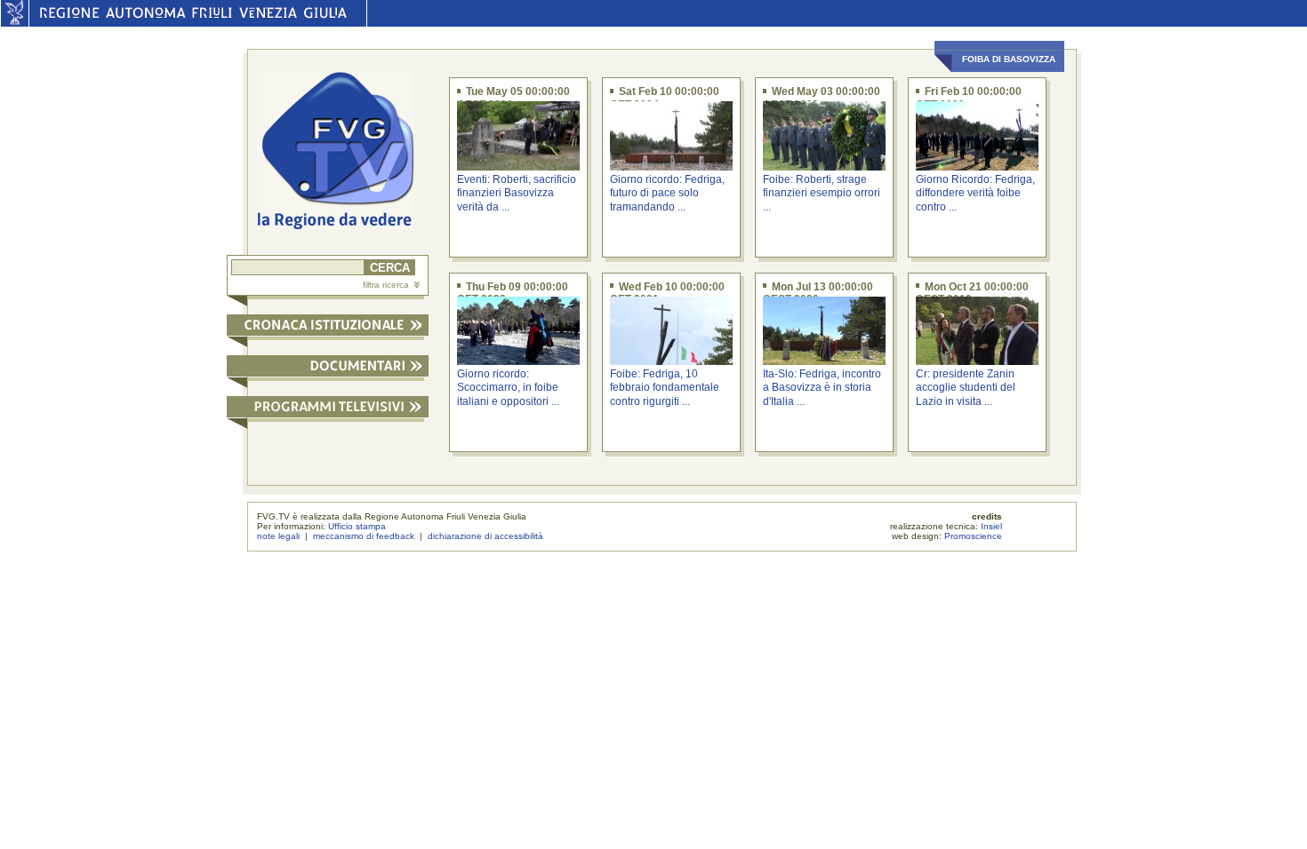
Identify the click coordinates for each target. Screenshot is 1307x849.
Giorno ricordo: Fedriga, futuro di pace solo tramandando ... (667, 193)
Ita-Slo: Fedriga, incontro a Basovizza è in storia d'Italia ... (822, 388)
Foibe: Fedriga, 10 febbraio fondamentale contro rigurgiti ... (664, 388)
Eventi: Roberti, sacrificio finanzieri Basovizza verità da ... (516, 193)
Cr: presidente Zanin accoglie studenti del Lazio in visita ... (965, 388)
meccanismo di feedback (363, 536)
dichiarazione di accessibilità (485, 536)
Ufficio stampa (357, 526)
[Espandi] (328, 328)
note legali (278, 536)
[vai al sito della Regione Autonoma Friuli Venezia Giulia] (14, 22)
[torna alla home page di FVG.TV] (343, 152)
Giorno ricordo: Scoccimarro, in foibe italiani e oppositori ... (508, 388)
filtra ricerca (386, 285)
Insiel (991, 526)
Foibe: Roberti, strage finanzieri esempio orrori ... (821, 193)
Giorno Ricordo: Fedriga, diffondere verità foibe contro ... (975, 193)
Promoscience (973, 536)
